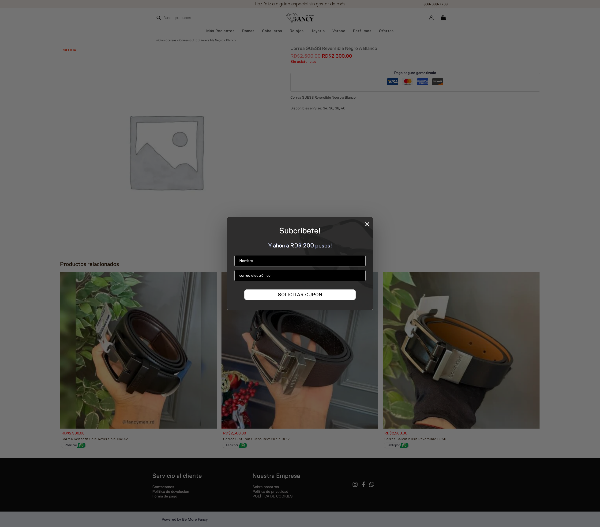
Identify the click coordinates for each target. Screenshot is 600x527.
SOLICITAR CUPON (300, 294)
